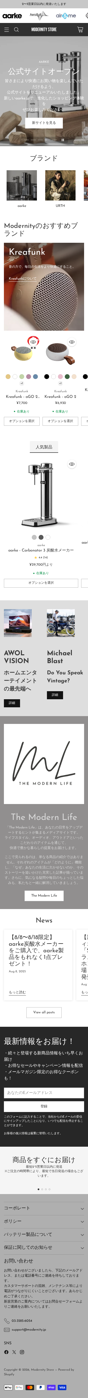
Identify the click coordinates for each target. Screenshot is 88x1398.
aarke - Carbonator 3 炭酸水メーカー (41, 550)
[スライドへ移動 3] (40, 140)
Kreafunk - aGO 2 (60, 397)
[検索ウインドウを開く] (16, 30)
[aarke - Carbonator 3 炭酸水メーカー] (41, 495)
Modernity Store (42, 1369)
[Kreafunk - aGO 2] (60, 353)
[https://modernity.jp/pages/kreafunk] (44, 287)
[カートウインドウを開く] (80, 30)
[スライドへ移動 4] (47, 140)
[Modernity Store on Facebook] (6, 1353)
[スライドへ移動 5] (54, 140)
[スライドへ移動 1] (26, 140)
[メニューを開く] (6, 30)
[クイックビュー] (33, 342)
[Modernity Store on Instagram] (22, 1353)
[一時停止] (63, 140)
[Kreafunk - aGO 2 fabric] (22, 353)
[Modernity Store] (44, 29)
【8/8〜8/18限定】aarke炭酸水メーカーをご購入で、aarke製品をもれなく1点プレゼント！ (36, 951)
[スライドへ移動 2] (33, 140)
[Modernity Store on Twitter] (14, 1353)
